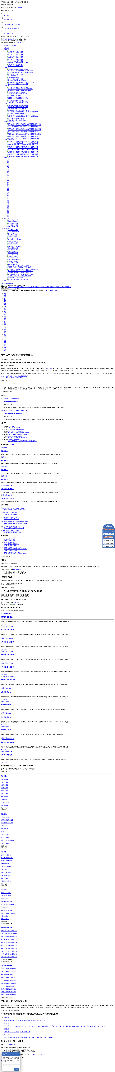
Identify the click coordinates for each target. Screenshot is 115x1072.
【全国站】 (20, 7)
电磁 (8, 189)
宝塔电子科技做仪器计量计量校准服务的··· (14, 413)
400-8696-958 (19, 42)
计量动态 (15, 220)
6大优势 (15, 235)
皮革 (8, 207)
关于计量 (6, 228)
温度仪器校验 (19, 100)
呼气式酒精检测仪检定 (27, 274)
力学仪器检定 (19, 79)
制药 (8, 215)
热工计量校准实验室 (7, 629)
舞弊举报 (15, 253)
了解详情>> (4, 624)
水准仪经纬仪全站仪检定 (29, 82)
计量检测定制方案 (9, 121)
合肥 (13, 24)
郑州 (5, 19)
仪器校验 (6, 85)
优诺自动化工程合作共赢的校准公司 (14, 528)
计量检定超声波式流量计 (15, 428)
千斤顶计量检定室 (7, 755)
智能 (8, 169)
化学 (8, 174)
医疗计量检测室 (6, 717)
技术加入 (15, 256)
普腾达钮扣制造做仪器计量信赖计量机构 (15, 510)
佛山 (10, 28)
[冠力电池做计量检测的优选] (9, 517)
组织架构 (15, 241)
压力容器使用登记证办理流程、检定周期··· (15, 549)
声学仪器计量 (19, 61)
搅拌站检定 (17, 77)
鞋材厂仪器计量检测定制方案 (32, 131)
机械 (8, 194)
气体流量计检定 (21, 80)
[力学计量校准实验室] (7, 638)
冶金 (8, 177)
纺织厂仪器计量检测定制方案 (32, 123)
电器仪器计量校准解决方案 (30, 141)
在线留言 (15, 264)
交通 (8, 161)
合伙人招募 (17, 259)
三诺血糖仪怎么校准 (9, 539)
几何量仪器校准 (21, 108)
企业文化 (15, 233)
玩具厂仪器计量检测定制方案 (32, 130)
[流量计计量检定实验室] (7, 739)
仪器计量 (6, 49)
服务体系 (15, 248)
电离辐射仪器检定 (23, 69)
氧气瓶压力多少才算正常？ (11, 540)
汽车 (8, 179)
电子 (8, 185)
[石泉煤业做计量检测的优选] (9, 512)
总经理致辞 (17, 246)
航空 (8, 164)
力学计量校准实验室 (7, 642)
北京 (5, 15)
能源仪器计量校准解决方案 (30, 148)
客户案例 (6, 157)
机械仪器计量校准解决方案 (30, 146)
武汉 (8, 19)
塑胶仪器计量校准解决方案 (30, 153)
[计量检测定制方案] (6, 485)
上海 (5, 24)
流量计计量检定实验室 (8, 742)
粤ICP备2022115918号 (36, 1054)
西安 (13, 33)
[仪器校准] (4, 476)
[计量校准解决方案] (6, 495)
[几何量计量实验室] (6, 613)
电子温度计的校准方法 (10, 542)
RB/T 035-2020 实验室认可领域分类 (17, 437)
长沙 (10, 19)
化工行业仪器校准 (23, 107)
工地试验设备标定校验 (27, 89)
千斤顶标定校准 (21, 113)
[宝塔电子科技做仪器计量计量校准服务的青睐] (14, 410)
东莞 (16, 28)
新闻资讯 (6, 218)
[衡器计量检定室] (6, 688)
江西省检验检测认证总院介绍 (16, 429)
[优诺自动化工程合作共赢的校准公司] (11, 526)
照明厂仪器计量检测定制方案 (32, 135)
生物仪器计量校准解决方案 (30, 151)
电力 (8, 184)
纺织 (8, 205)
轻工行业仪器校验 (23, 97)
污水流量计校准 (21, 118)
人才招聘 (15, 254)
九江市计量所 (11, 426)
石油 (8, 197)
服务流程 (15, 249)
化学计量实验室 (6, 704)
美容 (8, 180)
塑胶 (8, 210)
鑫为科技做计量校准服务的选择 (11, 401)
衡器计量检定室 (6, 692)
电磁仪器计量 (19, 51)
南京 (8, 24)
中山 (13, 28)
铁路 (8, 162)
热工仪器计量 (19, 59)
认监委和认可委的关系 (14, 439)
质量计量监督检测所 (25, 272)
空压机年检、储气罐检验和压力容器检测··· (15, 554)
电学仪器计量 (19, 52)
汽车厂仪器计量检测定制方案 (32, 126)
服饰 (8, 208)
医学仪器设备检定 (23, 84)
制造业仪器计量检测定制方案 (32, 138)
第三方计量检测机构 (25, 266)
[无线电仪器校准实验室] (7, 676)
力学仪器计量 (19, 57)
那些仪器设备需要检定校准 (11, 544)
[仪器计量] (4, 447)
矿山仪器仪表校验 (23, 94)
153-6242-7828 (17, 569)
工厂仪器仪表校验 (23, 87)
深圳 (5, 28)
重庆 (5, 33)
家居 (8, 200)
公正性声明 (17, 239)
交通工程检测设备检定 (27, 72)
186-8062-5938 (12, 45)
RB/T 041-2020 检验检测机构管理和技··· (19, 432)
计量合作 (15, 262)
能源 (8, 171)
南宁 (19, 28)
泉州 (16, 24)
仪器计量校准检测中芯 (27, 271)
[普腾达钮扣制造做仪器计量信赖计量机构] (12, 508)
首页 (46, 290)
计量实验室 (17, 231)
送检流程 (15, 251)
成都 (8, 33)
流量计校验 (17, 95)
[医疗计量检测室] (6, 714)
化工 (8, 198)
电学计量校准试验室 (7, 667)
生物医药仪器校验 (23, 98)
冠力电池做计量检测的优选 (11, 519)
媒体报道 (15, 225)
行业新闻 (15, 221)
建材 (8, 167)
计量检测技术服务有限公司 (30, 269)
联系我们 (6, 280)
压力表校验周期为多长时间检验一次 (14, 547)
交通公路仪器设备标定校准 (30, 112)
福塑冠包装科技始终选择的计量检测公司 (14, 376)
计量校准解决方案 (9, 139)
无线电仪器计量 (21, 64)
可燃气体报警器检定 (25, 276)
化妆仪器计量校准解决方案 (30, 144)
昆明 (10, 33)
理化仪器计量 (19, 56)
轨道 (8, 159)
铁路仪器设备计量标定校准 (30, 116)
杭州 (10, 24)
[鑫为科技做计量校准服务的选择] (10, 398)
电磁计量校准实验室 (7, 654)
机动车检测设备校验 (25, 90)
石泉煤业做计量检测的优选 (11, 514)
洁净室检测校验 (21, 92)
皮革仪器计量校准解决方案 (30, 149)
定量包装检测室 (6, 730)
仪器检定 (6, 67)
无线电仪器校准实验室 (8, 679)
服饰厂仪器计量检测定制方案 (32, 125)
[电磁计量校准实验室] (7, 651)
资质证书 (15, 230)
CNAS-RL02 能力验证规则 (15, 436)
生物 (8, 172)
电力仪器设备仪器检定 (27, 71)
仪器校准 (6, 103)
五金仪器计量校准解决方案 (30, 154)
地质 (8, 176)
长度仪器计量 (19, 66)
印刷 (8, 213)
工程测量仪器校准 (23, 105)
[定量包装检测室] (6, 726)
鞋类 (8, 203)
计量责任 (15, 244)
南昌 (19, 24)
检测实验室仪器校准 (25, 110)
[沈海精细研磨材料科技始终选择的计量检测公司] (14, 521)
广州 (8, 28)
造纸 (8, 217)
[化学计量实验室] (6, 701)
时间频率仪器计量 (23, 62)
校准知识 (15, 223)
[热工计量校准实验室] (7, 626)
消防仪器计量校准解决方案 (30, 156)
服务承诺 (15, 238)
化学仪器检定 (19, 74)
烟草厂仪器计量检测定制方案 (32, 133)
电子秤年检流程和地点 (10, 545)
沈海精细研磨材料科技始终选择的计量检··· (15, 523)
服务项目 (15, 236)
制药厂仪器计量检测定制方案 (32, 136)
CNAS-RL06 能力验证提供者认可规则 (18, 434)
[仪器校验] (4, 466)
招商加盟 (15, 261)
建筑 (8, 166)
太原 (8, 15)
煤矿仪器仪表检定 (23, 279)
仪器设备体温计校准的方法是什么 (13, 552)
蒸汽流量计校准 (21, 120)
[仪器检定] (4, 457)
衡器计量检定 (19, 75)
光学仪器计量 (19, 54)
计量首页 (6, 48)
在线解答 (15, 226)
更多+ (12, 444)
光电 (8, 190)
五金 (8, 192)
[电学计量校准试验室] (7, 663)
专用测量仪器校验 (23, 102)
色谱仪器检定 (19, 277)
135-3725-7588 (4, 45)
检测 (8, 182)
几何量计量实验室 (7, 617)
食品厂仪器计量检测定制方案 (32, 128)
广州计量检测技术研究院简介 (16, 431)
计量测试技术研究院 (25, 267)
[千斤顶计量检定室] (6, 751)
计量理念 (15, 243)
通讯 (8, 187)
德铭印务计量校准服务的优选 (11, 377)
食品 (8, 195)
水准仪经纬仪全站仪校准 (29, 115)
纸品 (8, 212)
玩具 (8, 202)
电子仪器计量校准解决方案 (30, 143)
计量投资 (15, 258)
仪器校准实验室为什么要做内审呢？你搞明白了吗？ (22, 441)
